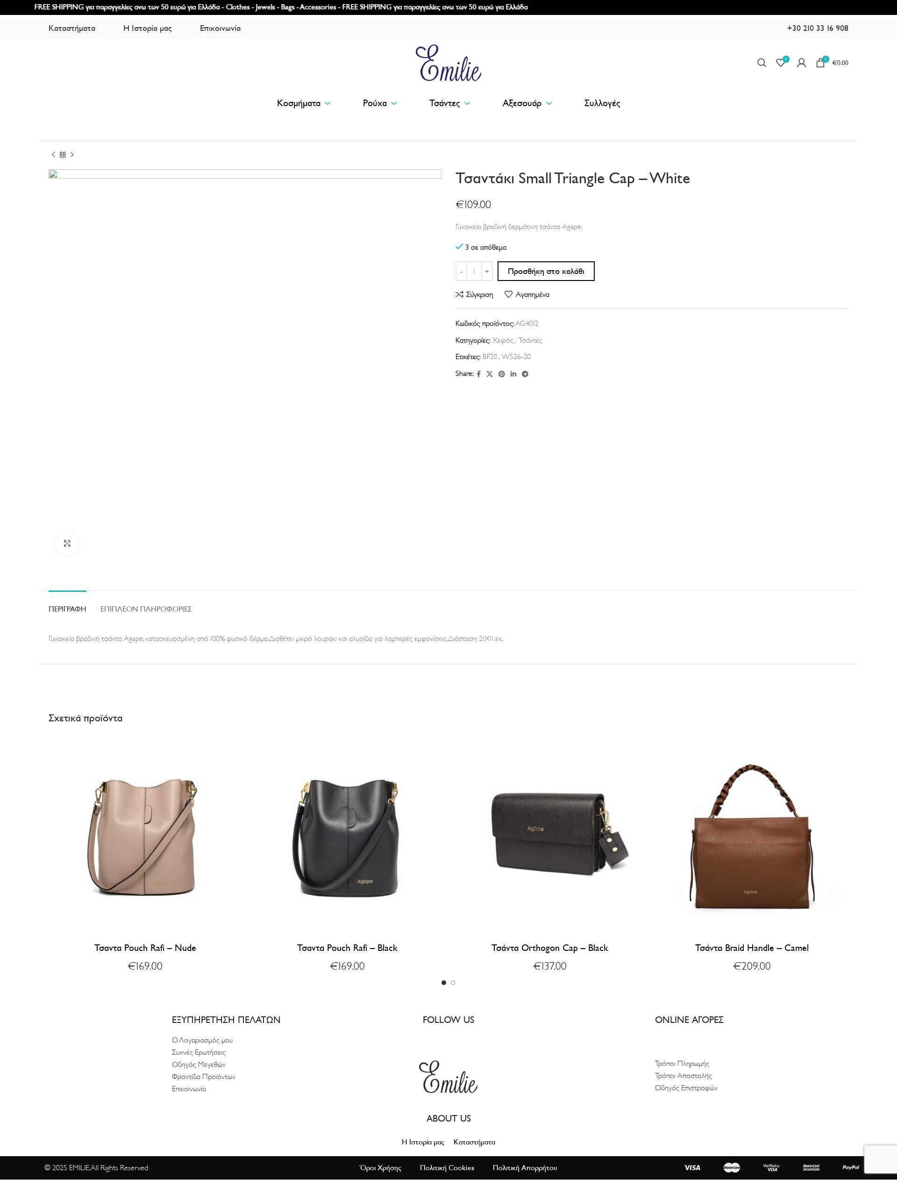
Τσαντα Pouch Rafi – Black (347, 948)
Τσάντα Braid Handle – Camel (752, 948)
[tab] (67, 604)
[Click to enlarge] (67, 543)
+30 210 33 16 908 (817, 28)
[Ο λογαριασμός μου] (801, 62)
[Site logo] (448, 62)
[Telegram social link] (525, 374)
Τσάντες (530, 340)
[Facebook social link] (479, 374)
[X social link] (490, 374)
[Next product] (72, 155)
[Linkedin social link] (513, 374)
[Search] (762, 62)
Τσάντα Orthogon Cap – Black (549, 948)
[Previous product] (53, 155)
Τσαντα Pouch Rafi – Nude (145, 948)
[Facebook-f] (441, 1037)
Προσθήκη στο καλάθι (546, 271)
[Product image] (145, 831)
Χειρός (502, 340)
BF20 (490, 357)
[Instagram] (456, 1037)
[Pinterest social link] (502, 374)
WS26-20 (516, 357)
